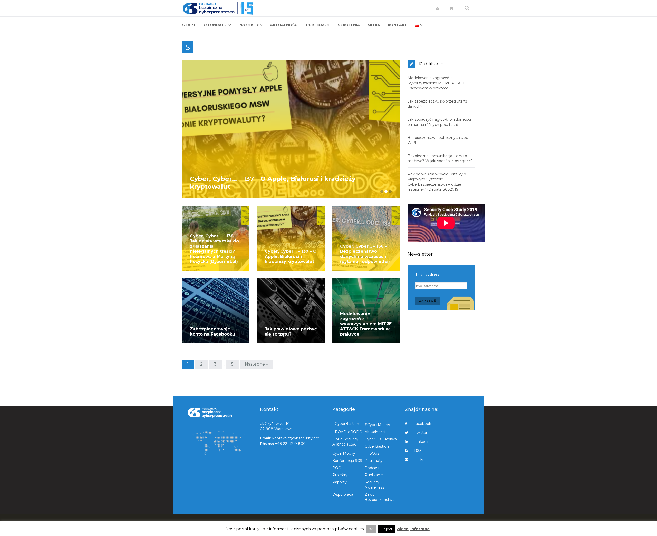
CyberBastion (377, 446)
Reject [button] (386, 529)
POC (336, 468)
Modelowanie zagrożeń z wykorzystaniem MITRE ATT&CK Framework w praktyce (366, 324)
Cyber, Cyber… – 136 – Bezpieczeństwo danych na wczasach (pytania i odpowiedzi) (365, 254)
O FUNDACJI (215, 25)
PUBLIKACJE (318, 25)
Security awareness (374, 485)
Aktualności (375, 432)
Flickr (419, 459)
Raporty (339, 482)
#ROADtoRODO (347, 432)
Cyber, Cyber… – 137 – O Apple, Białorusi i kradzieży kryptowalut (291, 256)
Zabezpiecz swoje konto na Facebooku (212, 332)
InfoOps (372, 453)
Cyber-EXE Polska (381, 439)
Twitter (421, 432)
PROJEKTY (248, 25)
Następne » (256, 364)
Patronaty (374, 460)
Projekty (339, 475)
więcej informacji (414, 528)
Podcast (372, 468)
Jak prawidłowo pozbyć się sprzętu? (291, 332)
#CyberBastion (345, 423)
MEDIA (374, 25)
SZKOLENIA (349, 25)
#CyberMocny (377, 424)
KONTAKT (397, 25)
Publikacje (374, 475)
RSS (418, 450)
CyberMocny (343, 453)
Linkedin (422, 441)
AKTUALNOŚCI (284, 25)
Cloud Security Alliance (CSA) (345, 442)
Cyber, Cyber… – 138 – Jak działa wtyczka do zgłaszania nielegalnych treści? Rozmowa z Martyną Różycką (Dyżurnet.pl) (214, 249)
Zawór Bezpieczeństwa (379, 497)
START (189, 25)
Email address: (427, 274)
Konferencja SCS (347, 460)
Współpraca (342, 494)
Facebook (422, 423)
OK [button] (371, 529)
